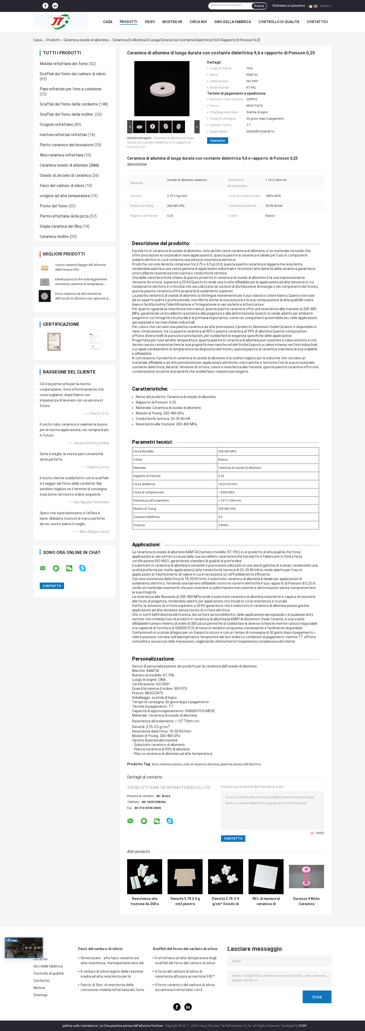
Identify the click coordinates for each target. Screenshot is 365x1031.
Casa (107, 22)
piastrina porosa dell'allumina (240, 764)
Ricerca (259, 6)
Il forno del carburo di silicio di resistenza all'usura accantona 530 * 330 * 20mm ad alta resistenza (185, 974)
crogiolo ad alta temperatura (65, 195)
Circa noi (198, 22)
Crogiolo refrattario (56, 124)
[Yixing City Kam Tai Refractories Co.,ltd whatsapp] (59, 568)
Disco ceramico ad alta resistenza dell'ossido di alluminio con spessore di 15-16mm (82, 298)
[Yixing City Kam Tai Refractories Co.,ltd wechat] (72, 568)
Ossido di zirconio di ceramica (65, 175)
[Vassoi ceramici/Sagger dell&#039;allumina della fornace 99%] (44, 267)
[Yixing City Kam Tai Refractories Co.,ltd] (61, 21)
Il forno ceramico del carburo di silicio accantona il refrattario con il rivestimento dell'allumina (185, 988)
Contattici (317, 22)
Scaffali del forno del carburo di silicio (73, 74)
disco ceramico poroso (167, 764)
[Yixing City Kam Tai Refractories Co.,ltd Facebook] (45, 6)
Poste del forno (54, 206)
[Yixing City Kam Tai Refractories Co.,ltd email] (46, 568)
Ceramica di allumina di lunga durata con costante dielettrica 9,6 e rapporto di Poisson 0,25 (160, 142)
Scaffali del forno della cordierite (69, 104)
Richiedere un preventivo (289, 5)
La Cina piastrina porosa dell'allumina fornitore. (132, 1026)
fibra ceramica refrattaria (61, 155)
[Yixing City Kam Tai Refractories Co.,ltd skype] (85, 568)
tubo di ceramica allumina (201, 764)
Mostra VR (172, 22)
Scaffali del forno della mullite (67, 114)
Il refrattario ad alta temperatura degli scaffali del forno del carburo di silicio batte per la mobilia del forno (186, 961)
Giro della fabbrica (232, 22)
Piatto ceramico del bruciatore (66, 145)
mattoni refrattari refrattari (63, 134)
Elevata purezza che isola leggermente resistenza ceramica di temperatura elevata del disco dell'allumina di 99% (81, 284)
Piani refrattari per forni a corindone (71, 89)
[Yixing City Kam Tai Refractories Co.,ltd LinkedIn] (55, 6)
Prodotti (128, 22)
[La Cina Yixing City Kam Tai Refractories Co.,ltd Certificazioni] (54, 342)
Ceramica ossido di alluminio (86, 40)
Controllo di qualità (278, 22)
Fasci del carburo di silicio (62, 185)
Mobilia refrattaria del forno (64, 63)
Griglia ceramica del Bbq (60, 226)
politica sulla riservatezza (80, 1026)
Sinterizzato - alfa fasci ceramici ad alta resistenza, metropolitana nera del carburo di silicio (112, 961)
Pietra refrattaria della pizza (64, 216)
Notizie (39, 988)
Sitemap (40, 995)
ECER (302, 1026)
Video (150, 22)
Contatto (217, 141)
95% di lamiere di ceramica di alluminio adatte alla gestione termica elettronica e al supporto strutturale (266, 901)
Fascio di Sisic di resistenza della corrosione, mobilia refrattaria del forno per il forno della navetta (112, 988)
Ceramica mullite (54, 236)
